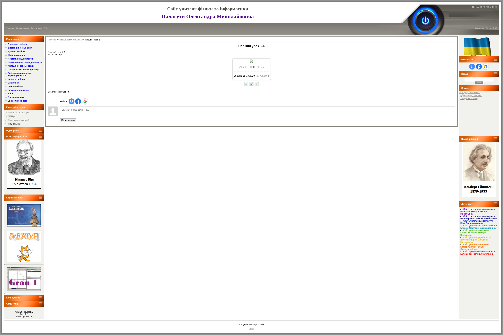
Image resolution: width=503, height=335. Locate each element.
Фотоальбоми (22, 28)
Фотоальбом (64, 40)
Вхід (46, 28)
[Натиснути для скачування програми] (24, 226)
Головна (10, 28)
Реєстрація (36, 28)
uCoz (251, 329)
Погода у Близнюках (469, 92)
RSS (495, 28)
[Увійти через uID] (71, 101)
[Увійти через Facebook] (78, 101)
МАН (10, 116)
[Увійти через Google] (85, 101)
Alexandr (265, 75)
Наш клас (13, 124)
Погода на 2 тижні (468, 98)
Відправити (68, 120)
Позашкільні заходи (18, 120)
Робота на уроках (17, 112)
